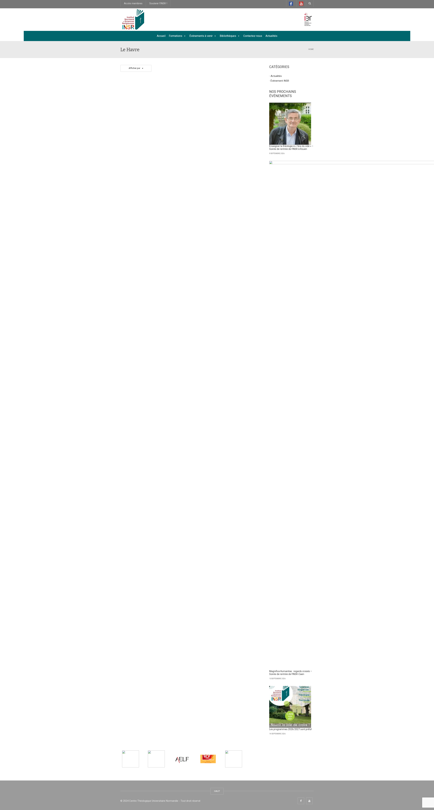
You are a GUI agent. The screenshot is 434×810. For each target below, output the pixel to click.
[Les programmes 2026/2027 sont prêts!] (290, 707)
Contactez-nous (252, 35)
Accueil (161, 35)
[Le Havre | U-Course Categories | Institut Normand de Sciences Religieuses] (133, 19)
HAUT (217, 791)
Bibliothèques (228, 35)
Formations (175, 35)
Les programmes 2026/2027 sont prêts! (290, 729)
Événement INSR (280, 80)
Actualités (271, 35)
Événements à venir (201, 35)
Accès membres (133, 3)
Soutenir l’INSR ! (158, 3)
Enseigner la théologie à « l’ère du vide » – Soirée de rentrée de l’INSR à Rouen (291, 147)
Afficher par (134, 68)
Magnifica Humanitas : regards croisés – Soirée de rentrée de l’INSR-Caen (290, 673)
